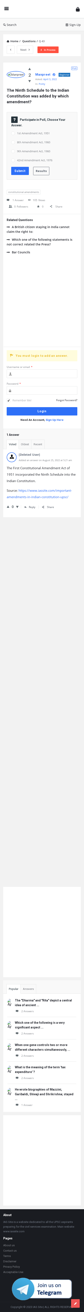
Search (12, 25)
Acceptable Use (13, 1272)
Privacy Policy (11, 1266)
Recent (38, 444)
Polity (42, 83)
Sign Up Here (55, 419)
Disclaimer (9, 1261)
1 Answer (27, 1105)
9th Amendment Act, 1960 (33, 151)
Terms (7, 1256)
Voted (12, 444)
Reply (32, 507)
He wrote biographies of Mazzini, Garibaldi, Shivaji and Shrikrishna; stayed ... (44, 1094)
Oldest (25, 444)
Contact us (10, 1250)
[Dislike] (29, 81)
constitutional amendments (23, 192)
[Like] (29, 69)
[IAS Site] (42, 9)
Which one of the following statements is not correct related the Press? (39, 242)
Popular (13, 989)
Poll (74, 68)
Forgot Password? (66, 400)
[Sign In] (78, 9)
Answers (28, 989)
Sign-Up (75, 25)
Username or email (20, 367)
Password (14, 384)
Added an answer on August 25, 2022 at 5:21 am (45, 460)
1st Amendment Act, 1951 (33, 133)
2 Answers (27, 1011)
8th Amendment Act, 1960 (33, 142)
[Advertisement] (42, 303)
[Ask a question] (75, 1303)
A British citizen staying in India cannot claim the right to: (38, 229)
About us (9, 1245)
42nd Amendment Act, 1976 (34, 160)
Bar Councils (21, 252)
